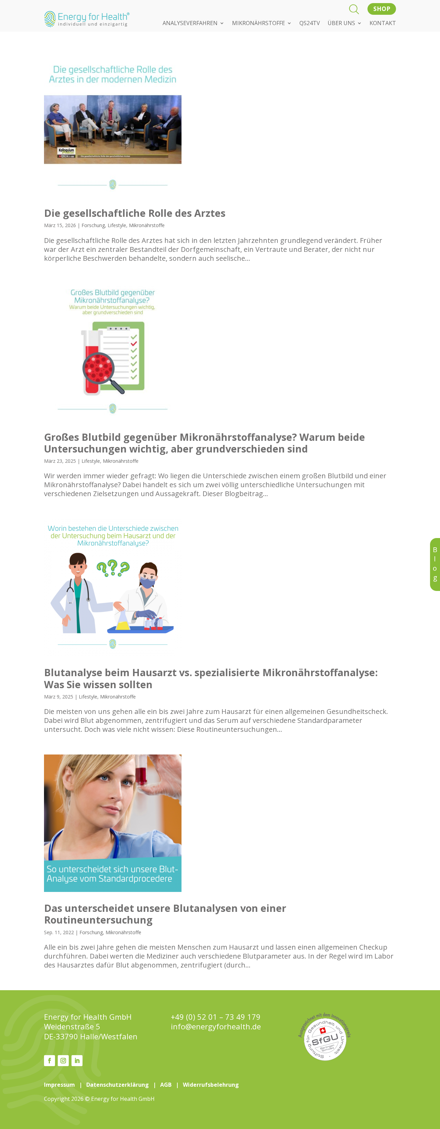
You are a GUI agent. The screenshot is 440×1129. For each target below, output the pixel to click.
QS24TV (309, 24)
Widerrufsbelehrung (211, 1084)
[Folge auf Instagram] (63, 1060)
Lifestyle (117, 225)
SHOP (381, 9)
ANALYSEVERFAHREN (190, 24)
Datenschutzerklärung (117, 1084)
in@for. (216, 1026)
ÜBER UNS (341, 24)
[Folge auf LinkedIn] (77, 1060)
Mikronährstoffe (147, 225)
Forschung (93, 225)
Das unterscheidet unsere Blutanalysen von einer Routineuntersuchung (165, 913)
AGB (166, 1084)
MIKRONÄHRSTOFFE (258, 24)
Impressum (59, 1084)
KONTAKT (383, 24)
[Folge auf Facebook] (49, 1060)
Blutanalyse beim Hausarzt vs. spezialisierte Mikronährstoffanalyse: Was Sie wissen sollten (211, 678)
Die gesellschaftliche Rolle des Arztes (135, 213)
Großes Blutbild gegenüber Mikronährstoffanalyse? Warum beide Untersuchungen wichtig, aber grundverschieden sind (204, 442)
